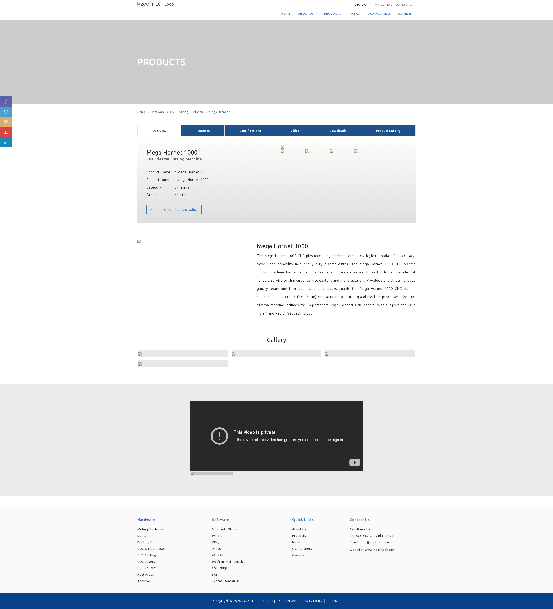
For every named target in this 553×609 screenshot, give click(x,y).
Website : (373, 549)
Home (286, 13)
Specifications (250, 131)
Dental (142, 535)
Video (295, 131)
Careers (405, 13)
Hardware (158, 112)
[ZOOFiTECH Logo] (167, 3)
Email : (355, 542)
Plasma (198, 112)
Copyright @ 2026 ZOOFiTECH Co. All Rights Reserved (254, 601)
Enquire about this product (176, 209)
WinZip (217, 535)
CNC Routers (147, 568)
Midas (216, 548)
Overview (160, 131)
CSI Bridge (220, 568)
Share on (361, 4)
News (355, 13)
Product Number (160, 180)
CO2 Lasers (146, 561)
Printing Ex (145, 542)
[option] (341, 147)
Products (332, 13)
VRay (215, 542)
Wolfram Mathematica (228, 561)
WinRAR (218, 555)
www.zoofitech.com (380, 549)
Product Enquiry (388, 131)
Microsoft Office (224, 529)
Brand (151, 195)
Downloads (337, 131)
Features (203, 131)
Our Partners (379, 13)
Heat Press (145, 574)
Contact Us (404, 4)
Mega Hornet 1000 (222, 112)
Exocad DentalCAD (226, 581)
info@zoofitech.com (376, 542)
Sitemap (334, 601)
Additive (143, 581)
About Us (306, 13)
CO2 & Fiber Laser (151, 548)
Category (154, 187)
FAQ (390, 4)
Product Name (158, 172)
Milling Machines (150, 529)
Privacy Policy (312, 601)
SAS (215, 574)
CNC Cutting (179, 112)
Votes (379, 4)
